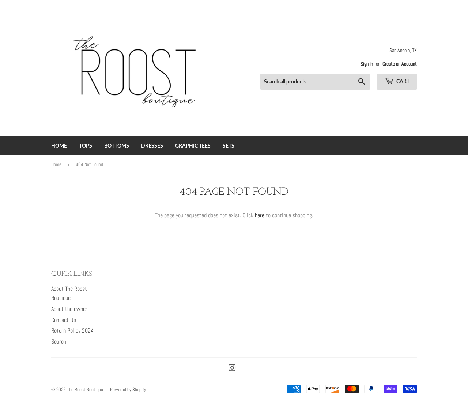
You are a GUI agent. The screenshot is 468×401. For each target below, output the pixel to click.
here (259, 215)
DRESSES (152, 145)
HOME (59, 145)
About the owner (69, 309)
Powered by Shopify (128, 389)
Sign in (367, 64)
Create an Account (399, 64)
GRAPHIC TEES (193, 145)
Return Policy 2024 (72, 330)
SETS (228, 145)
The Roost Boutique (85, 389)
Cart (402, 81)
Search (58, 341)
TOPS (85, 145)
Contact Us (63, 320)
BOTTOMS (116, 145)
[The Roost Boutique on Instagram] (232, 368)
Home (56, 164)
